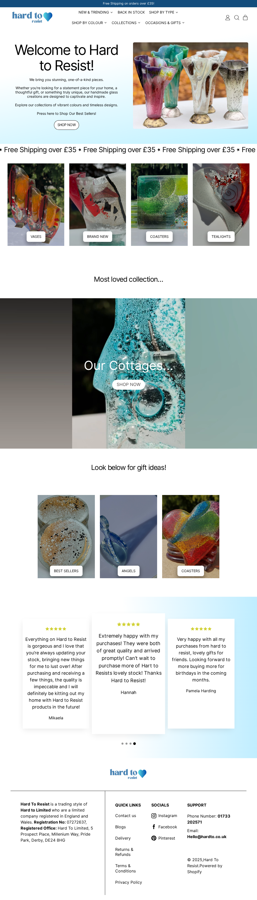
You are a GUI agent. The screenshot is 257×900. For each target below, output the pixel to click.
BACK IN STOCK (131, 12)
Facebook (167, 826)
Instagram (167, 815)
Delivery (123, 838)
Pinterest (166, 838)
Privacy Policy (128, 882)
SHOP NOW (129, 384)
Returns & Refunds (124, 852)
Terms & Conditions (125, 868)
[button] (236, 18)
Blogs (120, 826)
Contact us (125, 815)
